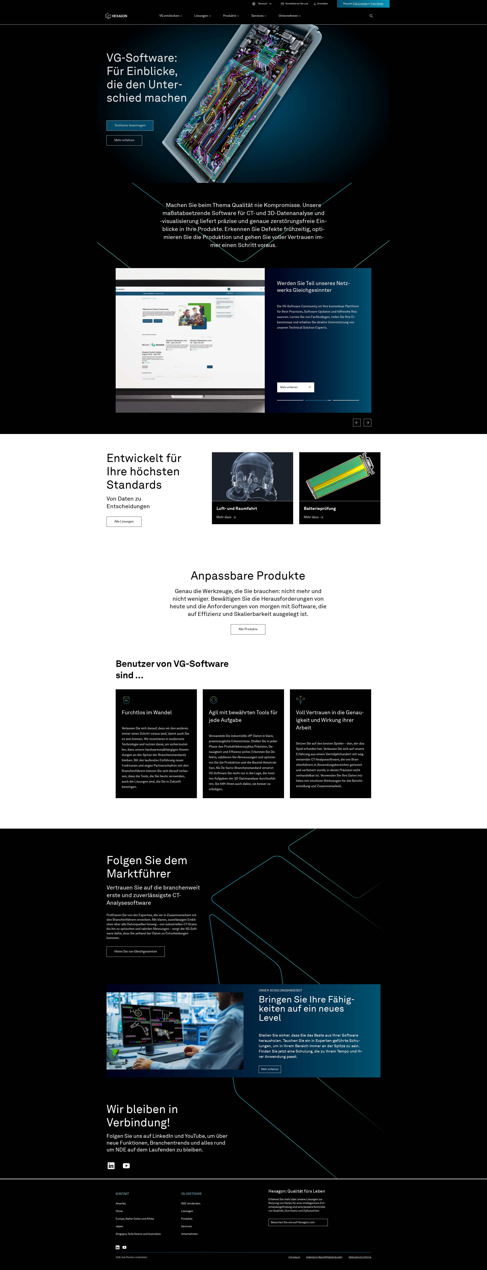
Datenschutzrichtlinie (360, 1257)
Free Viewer (377, 4)
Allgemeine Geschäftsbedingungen (324, 1257)
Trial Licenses (360, 4)
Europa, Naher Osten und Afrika (135, 1218)
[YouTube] (126, 1247)
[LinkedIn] (119, 1247)
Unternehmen (189, 1234)
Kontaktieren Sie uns (297, 4)
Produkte (186, 1218)
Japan (119, 1226)
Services (186, 1226)
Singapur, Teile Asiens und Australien (138, 1234)
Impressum (294, 1257)
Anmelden (322, 4)
